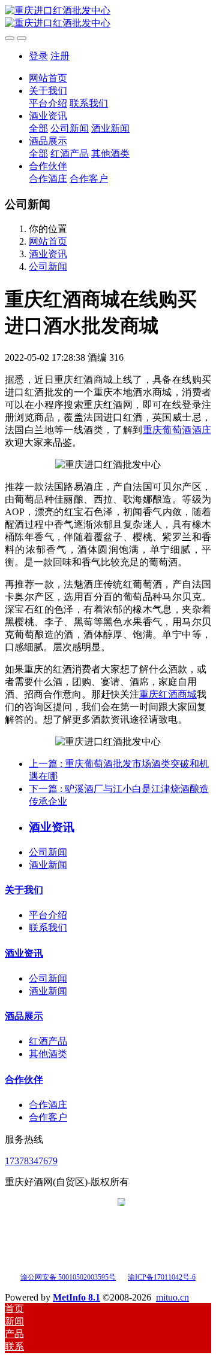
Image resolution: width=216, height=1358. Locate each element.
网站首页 (48, 78)
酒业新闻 (48, 865)
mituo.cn (172, 1297)
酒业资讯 (48, 254)
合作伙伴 (24, 1079)
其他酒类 (48, 1054)
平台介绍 (48, 915)
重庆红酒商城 (168, 694)
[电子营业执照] (121, 1276)
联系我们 (48, 927)
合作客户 (48, 1117)
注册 (60, 56)
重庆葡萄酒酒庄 (177, 430)
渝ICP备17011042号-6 (162, 1277)
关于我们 (24, 890)
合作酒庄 (48, 1105)
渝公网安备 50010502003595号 (68, 1277)
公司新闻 (48, 266)
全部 (38, 128)
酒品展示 (24, 1016)
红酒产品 (48, 1041)
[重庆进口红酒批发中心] (108, 17)
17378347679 (31, 1161)
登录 (38, 56)
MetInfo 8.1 (76, 1297)
